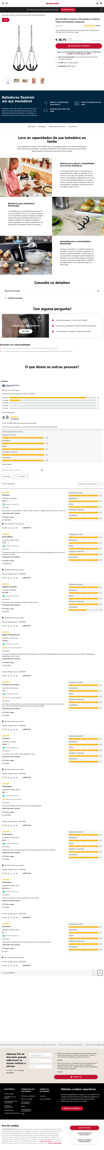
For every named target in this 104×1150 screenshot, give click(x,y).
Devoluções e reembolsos (26, 1103)
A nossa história (45, 1099)
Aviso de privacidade (54, 1143)
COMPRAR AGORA (68, 10)
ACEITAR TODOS (84, 1128)
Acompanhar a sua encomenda (10, 1102)
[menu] (3, 3)
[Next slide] (47, 80)
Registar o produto (72, 1108)
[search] (6, 3)
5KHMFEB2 (59, 26)
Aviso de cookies (45, 1141)
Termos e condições (28, 1096)
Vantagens (42, 127)
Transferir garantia (15, 298)
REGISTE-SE (77, 1077)
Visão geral (31, 127)
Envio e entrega (26, 1099)
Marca (23, 1106)
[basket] (101, 3)
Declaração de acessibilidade (26, 1110)
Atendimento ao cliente (10, 1097)
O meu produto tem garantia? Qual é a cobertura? (73, 331)
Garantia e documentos (8, 1106)
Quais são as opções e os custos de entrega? (72, 320)
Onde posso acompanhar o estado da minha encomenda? (76, 326)
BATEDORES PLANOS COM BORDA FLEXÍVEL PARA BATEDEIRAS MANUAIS (78, 20)
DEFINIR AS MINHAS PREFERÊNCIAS (84, 1140)
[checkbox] (55, 1054)
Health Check (9, 1094)
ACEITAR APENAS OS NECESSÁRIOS (84, 1133)
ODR (23, 1114)
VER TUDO (25, 331)
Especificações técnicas (57, 127)
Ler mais (59, 1060)
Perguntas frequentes (12, 1113)
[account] (97, 3)
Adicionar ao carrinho (80, 46)
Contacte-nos (9, 1110)
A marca (43, 1096)
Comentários (72, 127)
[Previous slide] (2, 80)
